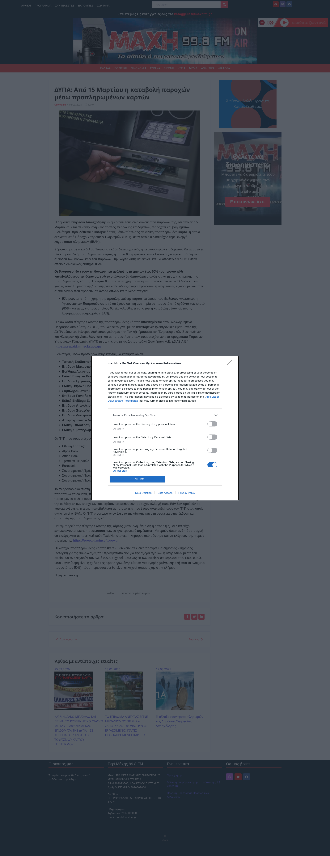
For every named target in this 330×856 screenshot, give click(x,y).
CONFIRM (137, 479)
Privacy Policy (186, 492)
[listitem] (165, 415)
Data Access (165, 492)
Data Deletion (143, 492)
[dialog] (165, 428)
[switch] (212, 423)
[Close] (231, 363)
